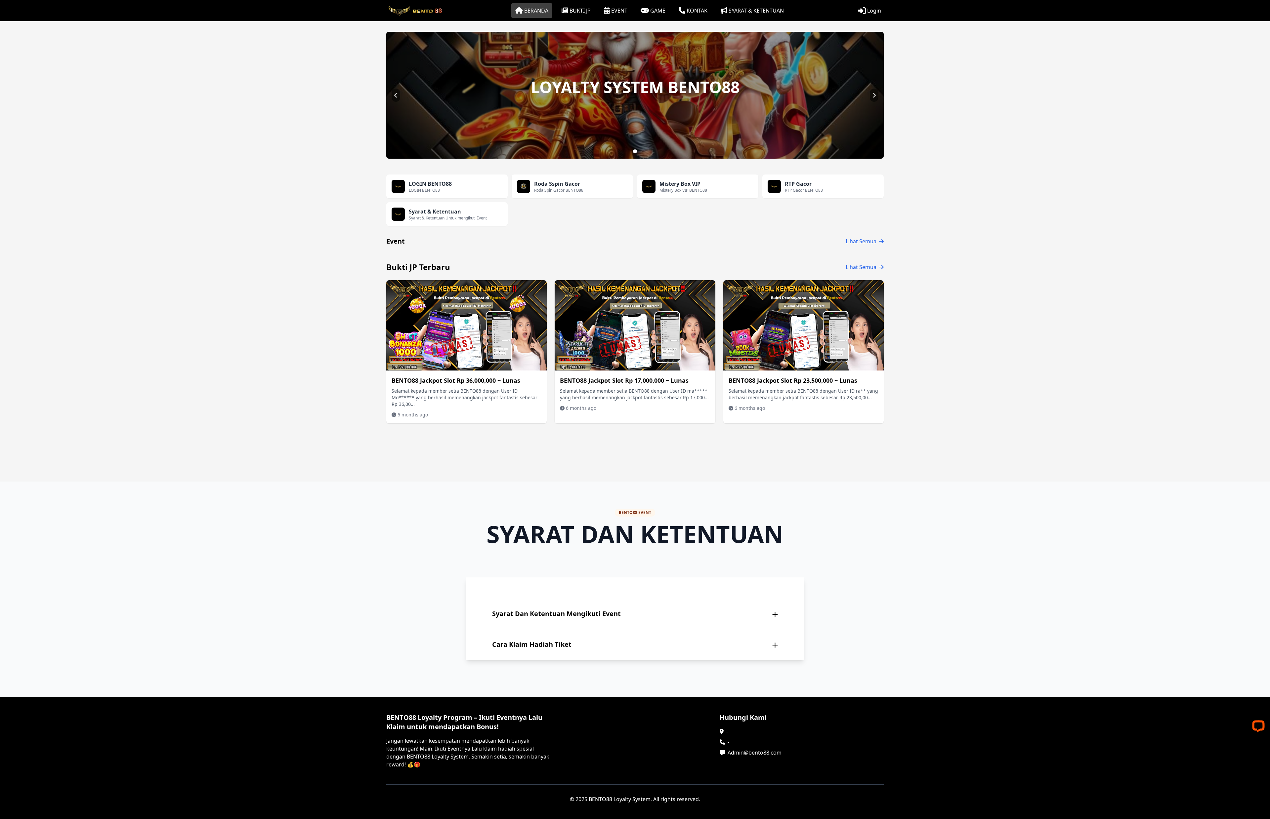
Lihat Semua (861, 241)
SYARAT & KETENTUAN (756, 10)
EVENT (619, 10)
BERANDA (536, 10)
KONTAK (697, 10)
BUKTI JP (580, 10)
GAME (657, 10)
